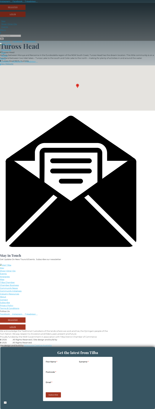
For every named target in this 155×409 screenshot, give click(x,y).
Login (13, 327)
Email (49, 382)
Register (13, 320)
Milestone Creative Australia (71, 340)
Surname (84, 362)
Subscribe (53, 395)
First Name (51, 362)
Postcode (51, 372)
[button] (77, 86)
